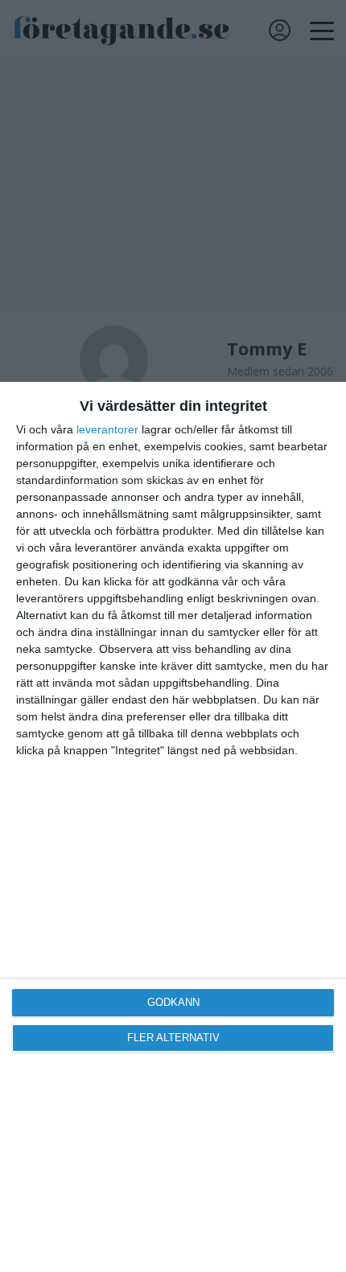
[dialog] (173, 827)
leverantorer (107, 429)
